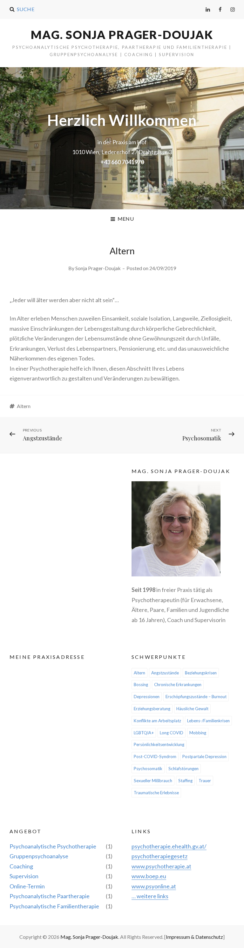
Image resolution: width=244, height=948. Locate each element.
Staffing (185, 780)
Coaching (21, 866)
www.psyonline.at (154, 886)
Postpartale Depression (204, 756)
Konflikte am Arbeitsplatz (157, 720)
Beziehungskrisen (201, 672)
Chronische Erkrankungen (177, 684)
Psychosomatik (148, 768)
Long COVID (171, 732)
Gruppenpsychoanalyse (39, 856)
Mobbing (197, 732)
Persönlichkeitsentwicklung (159, 744)
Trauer (205, 780)
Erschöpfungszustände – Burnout (196, 696)
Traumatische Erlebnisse (156, 792)
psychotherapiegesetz (159, 856)
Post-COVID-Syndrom (155, 756)
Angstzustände (165, 672)
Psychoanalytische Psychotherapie (53, 846)
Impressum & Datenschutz (194, 937)
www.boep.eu (149, 876)
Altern (23, 406)
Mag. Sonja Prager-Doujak (122, 35)
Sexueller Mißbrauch (153, 780)
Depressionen (146, 696)
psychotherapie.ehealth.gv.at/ (169, 846)
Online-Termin (27, 886)
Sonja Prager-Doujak (98, 268)
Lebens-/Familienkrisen (208, 720)
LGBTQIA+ (144, 732)
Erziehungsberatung (152, 708)
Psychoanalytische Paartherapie (50, 896)
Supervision (24, 876)
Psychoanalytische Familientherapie (54, 906)
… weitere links (150, 896)
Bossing (141, 684)
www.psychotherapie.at (161, 866)
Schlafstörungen (183, 768)
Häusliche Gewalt (192, 708)
